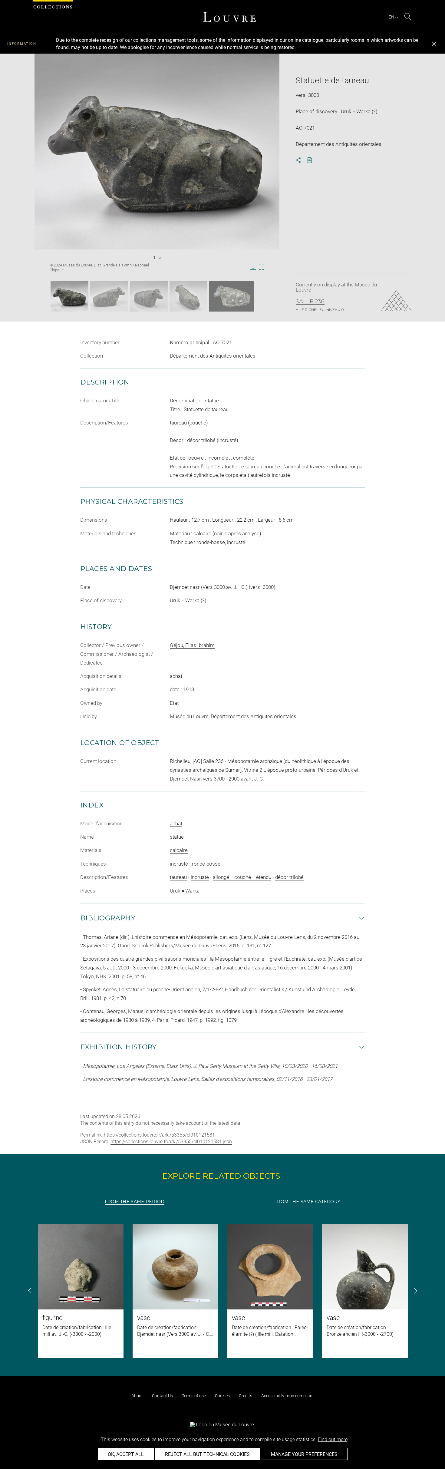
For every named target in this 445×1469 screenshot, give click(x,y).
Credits (245, 1395)
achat (176, 823)
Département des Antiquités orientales (212, 356)
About (137, 1395)
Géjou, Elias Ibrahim (192, 645)
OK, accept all (126, 1454)
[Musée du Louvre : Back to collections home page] (229, 17)
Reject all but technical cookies (207, 1454)
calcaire (179, 850)
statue (177, 837)
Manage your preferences (304, 1454)
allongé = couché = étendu (242, 877)
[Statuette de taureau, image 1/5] (69, 296)
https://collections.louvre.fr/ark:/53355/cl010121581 (159, 1135)
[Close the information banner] (434, 44)
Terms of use (194, 1395)
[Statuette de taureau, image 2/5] (109, 296)
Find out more (333, 1439)
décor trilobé (289, 877)
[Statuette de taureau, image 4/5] (188, 296)
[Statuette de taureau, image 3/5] (149, 296)
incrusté (179, 864)
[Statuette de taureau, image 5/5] (231, 296)
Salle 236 (310, 302)
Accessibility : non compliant (287, 1395)
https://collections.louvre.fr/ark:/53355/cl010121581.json (171, 1141)
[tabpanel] (222, 1290)
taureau (178, 877)
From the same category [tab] (307, 1201)
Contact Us (162, 1395)
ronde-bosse (206, 864)
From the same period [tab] (135, 1201)
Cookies (222, 1395)
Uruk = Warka (184, 891)
